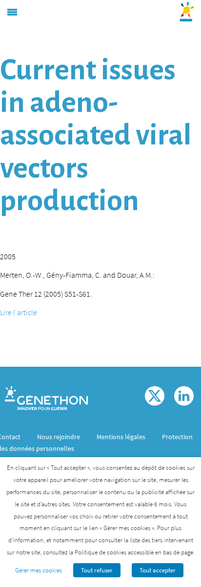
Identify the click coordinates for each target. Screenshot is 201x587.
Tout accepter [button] (158, 570)
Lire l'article (18, 312)
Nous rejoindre (58, 436)
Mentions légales (121, 436)
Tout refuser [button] (97, 570)
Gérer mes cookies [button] (38, 570)
